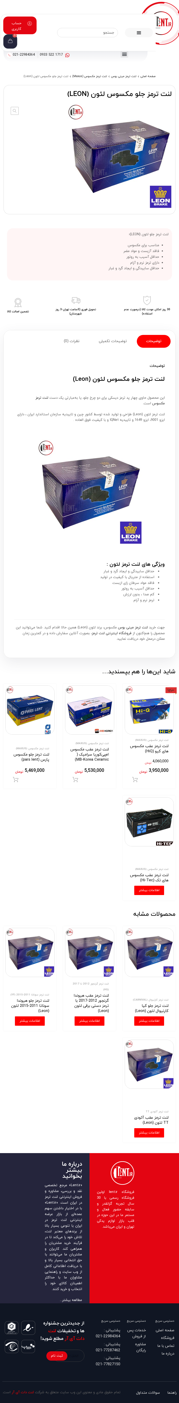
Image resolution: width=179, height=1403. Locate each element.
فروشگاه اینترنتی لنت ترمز (111, 633)
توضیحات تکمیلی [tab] (113, 341)
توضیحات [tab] (153, 341)
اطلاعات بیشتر (149, 890)
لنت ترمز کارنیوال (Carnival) (151, 1000)
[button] (124, 54)
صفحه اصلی (147, 76)
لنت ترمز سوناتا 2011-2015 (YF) (29, 995)
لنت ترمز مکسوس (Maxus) (89, 76)
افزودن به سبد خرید (135, 780)
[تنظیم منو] (139, 32)
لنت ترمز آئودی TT (157, 1112)
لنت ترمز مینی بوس (123, 76)
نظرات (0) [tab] (71, 341)
